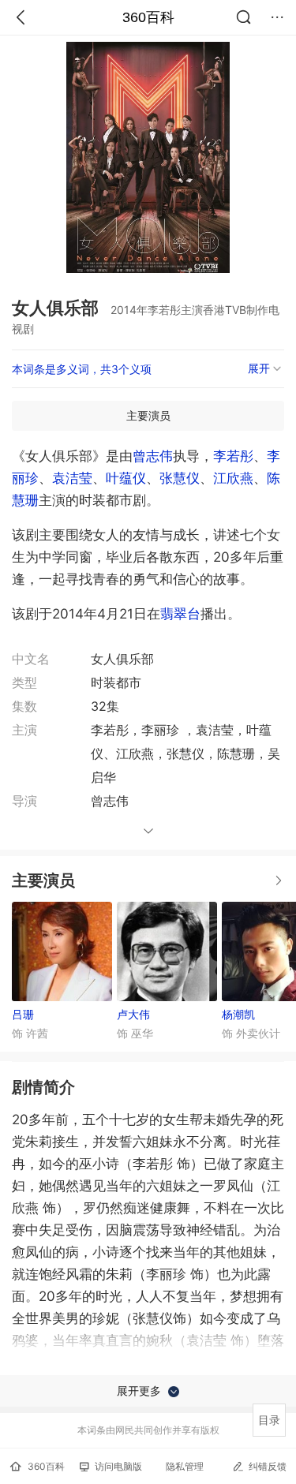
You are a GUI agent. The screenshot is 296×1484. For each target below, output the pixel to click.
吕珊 (23, 1014)
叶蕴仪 (126, 478)
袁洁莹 (72, 478)
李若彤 (233, 456)
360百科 (148, 17)
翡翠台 (180, 614)
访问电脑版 (118, 1466)
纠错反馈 (268, 1466)
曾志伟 (153, 456)
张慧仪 (179, 478)
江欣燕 (233, 478)
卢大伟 (133, 1014)
